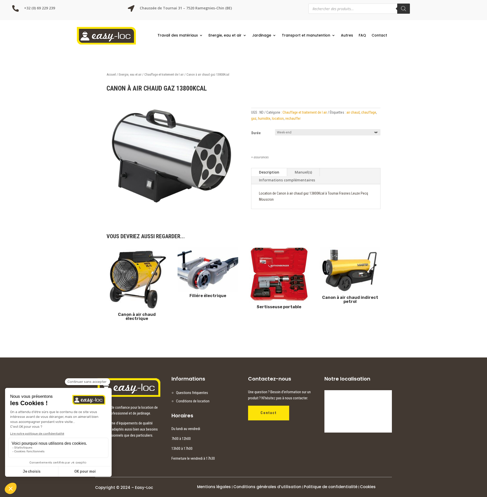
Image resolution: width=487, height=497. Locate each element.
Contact (379, 35)
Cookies (368, 486)
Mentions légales (214, 486)
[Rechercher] (403, 9)
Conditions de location (193, 401)
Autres (347, 35)
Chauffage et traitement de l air (164, 74)
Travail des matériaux (178, 35)
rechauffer (293, 118)
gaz (253, 118)
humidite (264, 118)
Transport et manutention (306, 35)
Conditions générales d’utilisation (267, 486)
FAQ (362, 35)
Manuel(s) (303, 172)
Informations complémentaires (287, 180)
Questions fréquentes (192, 392)
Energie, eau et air (224, 35)
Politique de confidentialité (330, 486)
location (278, 118)
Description (269, 172)
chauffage (368, 112)
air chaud (353, 112)
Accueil (111, 74)
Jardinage (261, 35)
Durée (256, 133)
